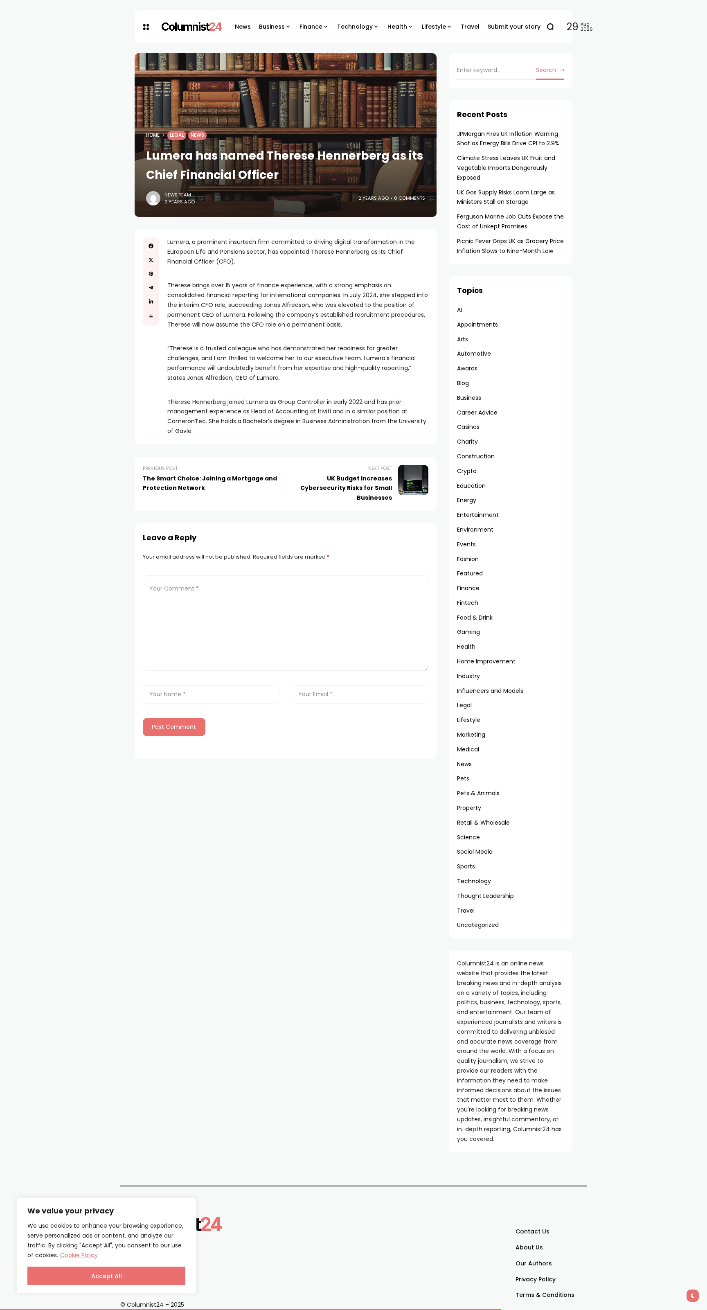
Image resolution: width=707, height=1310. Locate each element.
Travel (466, 910)
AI (459, 310)
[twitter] (151, 259)
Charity (467, 441)
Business (469, 398)
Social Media (475, 852)
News (197, 135)
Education (471, 486)
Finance (468, 588)
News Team (177, 195)
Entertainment (478, 515)
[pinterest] (151, 273)
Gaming (468, 632)
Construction (476, 456)
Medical (468, 749)
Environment (475, 529)
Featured (470, 573)
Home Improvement (486, 661)
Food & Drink (475, 617)
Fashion (468, 559)
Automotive (474, 353)
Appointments (477, 324)
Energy (466, 500)
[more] (151, 316)
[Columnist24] (192, 27)
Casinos (468, 427)
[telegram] (151, 287)
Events (466, 544)
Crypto (467, 471)
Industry (468, 676)
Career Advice (477, 412)
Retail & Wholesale (483, 822)
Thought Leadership (485, 896)
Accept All (106, 1276)
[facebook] (151, 246)
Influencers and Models (490, 691)
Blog (463, 383)
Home (153, 135)
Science (468, 837)
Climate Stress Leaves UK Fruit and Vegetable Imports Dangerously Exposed (506, 168)
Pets (463, 778)
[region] (106, 1245)
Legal (177, 135)
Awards (467, 368)
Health (466, 647)
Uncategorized (478, 925)
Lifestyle (468, 720)
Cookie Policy (79, 1255)
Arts (462, 339)
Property (469, 808)
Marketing (471, 735)
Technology (474, 881)
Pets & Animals (478, 793)
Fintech (467, 603)
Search (546, 70)
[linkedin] (151, 301)
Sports (466, 866)
